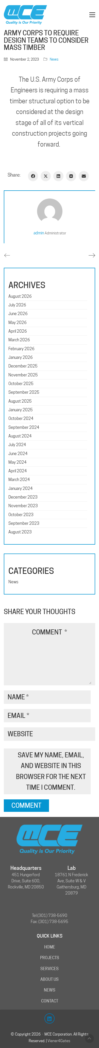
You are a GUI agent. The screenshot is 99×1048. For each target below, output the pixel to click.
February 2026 (21, 348)
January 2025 (20, 409)
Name (18, 697)
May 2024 (17, 462)
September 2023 (23, 523)
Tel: (34, 915)
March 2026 (19, 339)
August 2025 (20, 401)
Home (49, 947)
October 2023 (21, 514)
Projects (49, 957)
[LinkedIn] (58, 176)
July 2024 (17, 444)
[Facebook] (33, 176)
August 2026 (20, 296)
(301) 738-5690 (52, 915)
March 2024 (19, 479)
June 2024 (18, 453)
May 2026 (17, 322)
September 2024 (23, 427)
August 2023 (20, 532)
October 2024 (21, 418)
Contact (49, 1001)
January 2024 (20, 488)
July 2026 (17, 305)
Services (49, 968)
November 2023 (23, 505)
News (54, 59)
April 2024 (17, 471)
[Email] (84, 176)
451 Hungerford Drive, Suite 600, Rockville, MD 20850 (26, 880)
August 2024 (20, 436)
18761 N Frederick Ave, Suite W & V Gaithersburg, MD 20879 (71, 884)
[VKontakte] (71, 176)
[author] (49, 211)
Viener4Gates (58, 1041)
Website (20, 734)
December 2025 (23, 366)
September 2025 (23, 392)
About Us (49, 979)
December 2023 (23, 497)
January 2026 (20, 357)
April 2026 (17, 331)
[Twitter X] (46, 176)
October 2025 (21, 383)
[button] (92, 14)
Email (18, 715)
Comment (49, 632)
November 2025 (23, 375)
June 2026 (18, 313)
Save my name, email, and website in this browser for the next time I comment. (51, 771)
